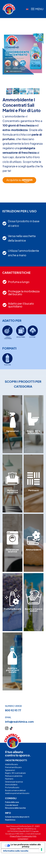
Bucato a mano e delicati (15, 790)
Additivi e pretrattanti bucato (17, 793)
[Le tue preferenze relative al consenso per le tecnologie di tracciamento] (41, 849)
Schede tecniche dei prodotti (17, 817)
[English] (27, 9)
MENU (39, 9)
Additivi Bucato (11, 764)
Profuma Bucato (12, 787)
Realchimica (10, 820)
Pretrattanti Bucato (13, 767)
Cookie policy (27, 836)
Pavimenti (9, 779)
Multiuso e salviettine (13, 776)
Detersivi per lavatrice (14, 782)
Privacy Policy (15, 836)
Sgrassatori (10, 770)
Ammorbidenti (11, 784)
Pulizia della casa (12, 802)
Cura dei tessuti (11, 805)
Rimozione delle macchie (15, 808)
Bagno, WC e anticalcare (15, 773)
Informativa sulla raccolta (15, 850)
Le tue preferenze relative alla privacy (26, 845)
